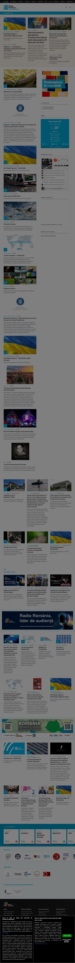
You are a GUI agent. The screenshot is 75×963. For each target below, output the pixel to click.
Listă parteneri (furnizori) (41, 943)
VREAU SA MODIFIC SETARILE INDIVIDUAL (66, 940)
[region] (37, 939)
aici (16, 949)
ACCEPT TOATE (67, 935)
